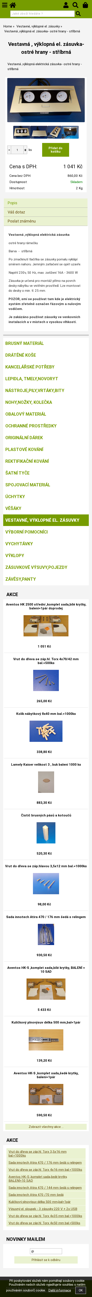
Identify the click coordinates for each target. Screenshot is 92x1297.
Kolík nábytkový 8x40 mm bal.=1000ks (46, 714)
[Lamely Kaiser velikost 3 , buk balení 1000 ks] (46, 782)
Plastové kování (24, 449)
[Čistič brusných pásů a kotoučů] (46, 833)
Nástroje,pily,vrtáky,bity (34, 390)
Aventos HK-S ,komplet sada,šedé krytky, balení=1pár (46, 1075)
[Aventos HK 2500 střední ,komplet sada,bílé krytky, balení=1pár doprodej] (46, 626)
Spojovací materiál (27, 484)
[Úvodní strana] (14, 6)
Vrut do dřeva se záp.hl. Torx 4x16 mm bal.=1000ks (45, 1170)
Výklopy (14, 555)
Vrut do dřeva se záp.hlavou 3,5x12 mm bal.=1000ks (46, 866)
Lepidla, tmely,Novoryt (31, 378)
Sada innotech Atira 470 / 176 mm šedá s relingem (46, 917)
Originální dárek (24, 437)
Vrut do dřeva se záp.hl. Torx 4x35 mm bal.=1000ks (45, 1216)
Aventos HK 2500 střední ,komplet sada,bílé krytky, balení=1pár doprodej (46, 606)
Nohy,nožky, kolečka (28, 402)
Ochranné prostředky (31, 425)
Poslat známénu (22, 221)
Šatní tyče (17, 473)
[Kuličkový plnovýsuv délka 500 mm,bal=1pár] (46, 1040)
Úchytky (15, 496)
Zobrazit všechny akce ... (46, 1127)
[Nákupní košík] (87, 6)
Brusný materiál (24, 343)
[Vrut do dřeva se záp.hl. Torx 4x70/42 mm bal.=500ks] (46, 680)
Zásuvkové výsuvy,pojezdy (36, 567)
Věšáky (13, 508)
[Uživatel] (68, 6)
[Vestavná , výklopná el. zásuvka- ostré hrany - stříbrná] (46, 100)
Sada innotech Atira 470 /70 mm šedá (36, 1195)
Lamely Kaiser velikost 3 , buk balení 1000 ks (46, 764)
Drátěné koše (20, 355)
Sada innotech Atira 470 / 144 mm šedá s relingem (45, 1188)
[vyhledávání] (78, 6)
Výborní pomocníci (26, 532)
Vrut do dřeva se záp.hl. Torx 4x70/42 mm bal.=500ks (46, 661)
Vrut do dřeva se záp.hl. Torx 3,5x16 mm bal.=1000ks (38, 1153)
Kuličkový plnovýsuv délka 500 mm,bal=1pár (46, 1022)
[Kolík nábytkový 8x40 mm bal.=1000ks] (46, 731)
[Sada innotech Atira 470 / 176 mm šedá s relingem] (46, 934)
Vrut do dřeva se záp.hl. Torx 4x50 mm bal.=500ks (44, 1223)
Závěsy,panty (20, 579)
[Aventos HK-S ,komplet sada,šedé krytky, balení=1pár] (46, 1094)
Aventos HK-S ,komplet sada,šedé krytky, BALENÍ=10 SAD (38, 1179)
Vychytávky (19, 543)
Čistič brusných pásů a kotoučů (46, 815)
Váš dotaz (16, 212)
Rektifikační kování (27, 461)
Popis (12, 203)
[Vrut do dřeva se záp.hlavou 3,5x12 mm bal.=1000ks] (46, 883)
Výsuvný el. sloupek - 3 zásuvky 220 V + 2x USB (43, 1209)
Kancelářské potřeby (30, 367)
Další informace (59, 1290)
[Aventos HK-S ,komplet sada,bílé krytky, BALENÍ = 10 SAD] (46, 989)
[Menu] (4, 5)
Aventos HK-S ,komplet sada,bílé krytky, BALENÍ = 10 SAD (46, 970)
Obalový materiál (25, 414)
